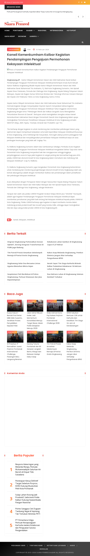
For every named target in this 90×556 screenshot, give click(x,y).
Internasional (56, 30)
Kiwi (29, 49)
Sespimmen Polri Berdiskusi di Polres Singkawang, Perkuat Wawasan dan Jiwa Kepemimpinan (24, 277)
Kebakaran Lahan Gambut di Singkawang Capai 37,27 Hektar (64, 243)
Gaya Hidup (10, 36)
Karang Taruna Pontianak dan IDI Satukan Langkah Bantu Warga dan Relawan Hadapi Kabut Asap (34, 350)
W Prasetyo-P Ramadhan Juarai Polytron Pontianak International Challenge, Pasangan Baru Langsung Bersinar (14, 352)
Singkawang (14, 49)
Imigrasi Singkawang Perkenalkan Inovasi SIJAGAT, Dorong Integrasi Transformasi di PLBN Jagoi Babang (25, 245)
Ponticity (12, 301)
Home (7, 30)
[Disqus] (45, 411)
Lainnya (33, 36)
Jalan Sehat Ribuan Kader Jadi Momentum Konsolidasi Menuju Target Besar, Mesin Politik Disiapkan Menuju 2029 (35, 320)
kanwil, (16, 220)
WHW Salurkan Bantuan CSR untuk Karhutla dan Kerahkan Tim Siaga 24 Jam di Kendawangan (75, 319)
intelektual (31, 220)
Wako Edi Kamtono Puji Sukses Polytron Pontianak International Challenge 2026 (55, 318)
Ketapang (71, 301)
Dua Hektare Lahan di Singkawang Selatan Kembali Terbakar (65, 275)
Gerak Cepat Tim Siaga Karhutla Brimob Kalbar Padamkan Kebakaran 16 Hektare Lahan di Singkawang (64, 266)
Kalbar (29, 30)
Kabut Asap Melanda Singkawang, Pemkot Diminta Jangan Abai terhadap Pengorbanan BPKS (65, 255)
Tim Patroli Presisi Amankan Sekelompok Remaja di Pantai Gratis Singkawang (24, 254)
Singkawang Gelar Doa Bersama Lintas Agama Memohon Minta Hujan (23, 264)
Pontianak (18, 30)
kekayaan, (23, 220)
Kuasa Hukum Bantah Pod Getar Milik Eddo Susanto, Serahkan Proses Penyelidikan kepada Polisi (14, 319)
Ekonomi (22, 36)
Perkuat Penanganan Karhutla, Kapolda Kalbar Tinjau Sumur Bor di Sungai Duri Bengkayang (39, 12)
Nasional (42, 30)
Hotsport (71, 30)
